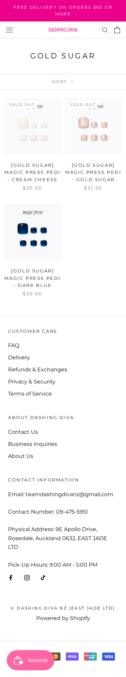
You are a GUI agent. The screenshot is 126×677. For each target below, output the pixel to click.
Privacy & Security (31, 381)
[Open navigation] (9, 29)
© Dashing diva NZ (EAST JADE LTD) (63, 608)
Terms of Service (30, 393)
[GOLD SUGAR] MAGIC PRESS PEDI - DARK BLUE (32, 278)
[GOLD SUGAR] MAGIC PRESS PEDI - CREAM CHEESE (32, 172)
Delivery (19, 357)
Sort (60, 81)
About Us (20, 456)
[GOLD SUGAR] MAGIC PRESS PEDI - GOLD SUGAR (93, 172)
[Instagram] (27, 577)
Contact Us (23, 432)
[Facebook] (10, 577)
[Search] (105, 30)
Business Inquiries (32, 444)
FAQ (13, 345)
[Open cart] (117, 30)
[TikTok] (43, 577)
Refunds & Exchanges (37, 369)
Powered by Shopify (63, 618)
